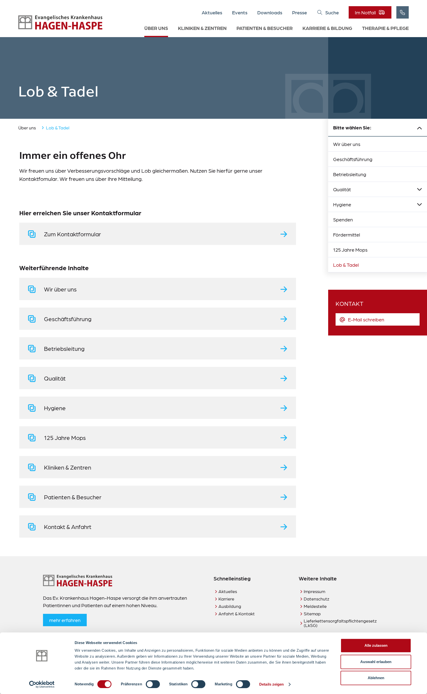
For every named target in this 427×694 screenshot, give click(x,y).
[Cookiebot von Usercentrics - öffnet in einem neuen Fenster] (42, 684)
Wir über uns (346, 144)
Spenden (343, 219)
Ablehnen (376, 678)
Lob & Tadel (346, 265)
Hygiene (342, 204)
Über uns (156, 28)
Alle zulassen (375, 645)
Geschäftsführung (352, 159)
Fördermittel (346, 235)
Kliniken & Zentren (202, 28)
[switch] (153, 684)
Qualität (342, 189)
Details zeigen (271, 684)
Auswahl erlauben (375, 662)
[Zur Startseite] (60, 22)
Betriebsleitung (349, 174)
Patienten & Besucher (264, 28)
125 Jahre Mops (350, 250)
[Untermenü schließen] (419, 128)
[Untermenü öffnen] (419, 189)
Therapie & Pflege (385, 28)
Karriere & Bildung (327, 28)
